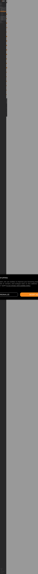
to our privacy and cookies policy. (18, 286)
